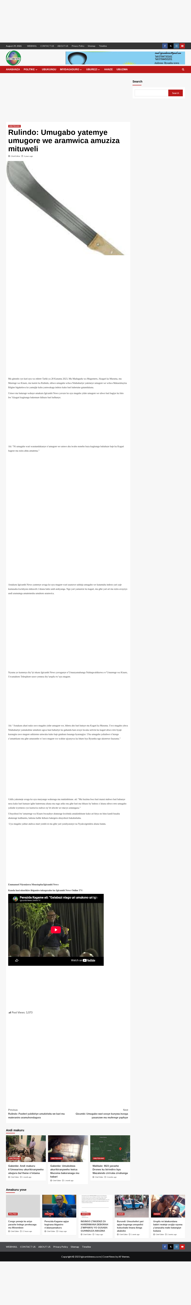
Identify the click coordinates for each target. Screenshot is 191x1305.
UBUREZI (91, 69)
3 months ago (112, 1177)
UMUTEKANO (14, 126)
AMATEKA (86, 1214)
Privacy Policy (78, 46)
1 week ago (135, 1234)
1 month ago (26, 1177)
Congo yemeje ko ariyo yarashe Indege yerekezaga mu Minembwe (22, 1224)
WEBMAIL (32, 46)
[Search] (183, 69)
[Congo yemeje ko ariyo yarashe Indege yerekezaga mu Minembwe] (23, 1206)
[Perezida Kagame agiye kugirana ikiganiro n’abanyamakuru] (59, 1206)
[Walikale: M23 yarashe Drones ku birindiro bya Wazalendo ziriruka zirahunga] (110, 1148)
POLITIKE (29, 69)
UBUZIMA (122, 69)
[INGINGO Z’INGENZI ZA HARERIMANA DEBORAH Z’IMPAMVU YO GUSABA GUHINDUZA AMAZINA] (95, 1206)
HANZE (108, 69)
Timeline (103, 46)
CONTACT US (47, 46)
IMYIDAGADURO (69, 69)
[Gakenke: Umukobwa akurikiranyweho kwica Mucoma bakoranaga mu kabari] (68, 1148)
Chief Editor (15, 156)
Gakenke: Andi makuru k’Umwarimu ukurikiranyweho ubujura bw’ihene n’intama (26, 1170)
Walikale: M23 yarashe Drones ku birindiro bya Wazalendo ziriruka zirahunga (110, 1170)
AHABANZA (13, 69)
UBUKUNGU (49, 69)
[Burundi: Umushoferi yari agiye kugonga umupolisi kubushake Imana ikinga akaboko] (132, 1206)
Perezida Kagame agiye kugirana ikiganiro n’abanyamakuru (56, 1224)
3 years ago (28, 156)
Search (137, 81)
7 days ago (99, 1234)
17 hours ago (27, 1231)
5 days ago (63, 1231)
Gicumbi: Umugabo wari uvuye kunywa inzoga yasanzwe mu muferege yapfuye (102, 1114)
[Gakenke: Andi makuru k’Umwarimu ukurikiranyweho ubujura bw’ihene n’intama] (26, 1148)
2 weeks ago (172, 1234)
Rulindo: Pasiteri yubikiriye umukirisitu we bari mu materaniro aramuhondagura (36, 1114)
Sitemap (91, 46)
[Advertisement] (89, 21)
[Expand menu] (36, 69)
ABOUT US (62, 46)
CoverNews (109, 1256)
